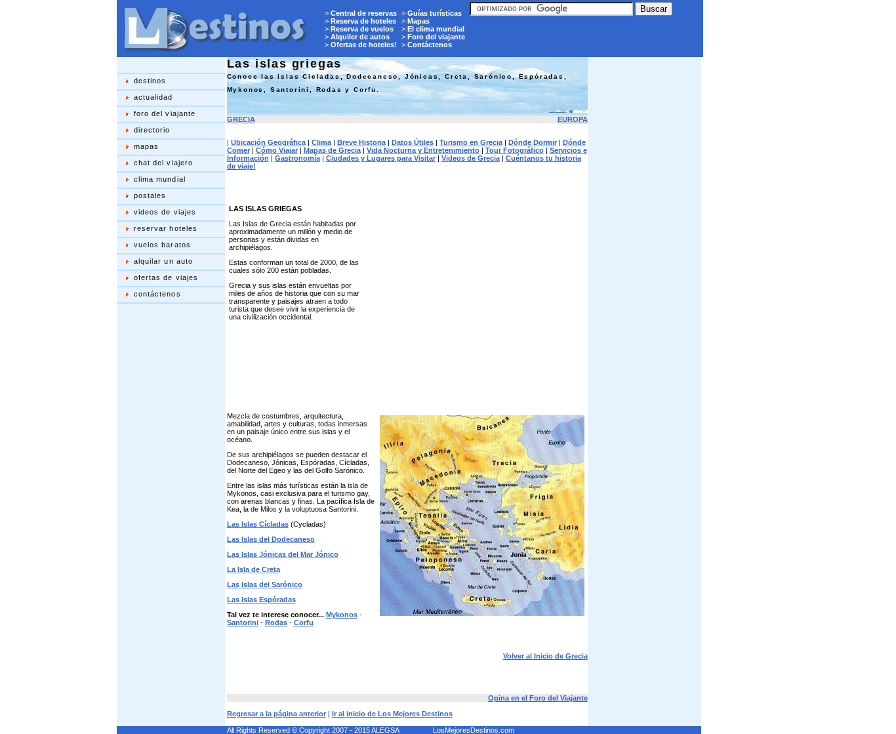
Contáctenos (429, 45)
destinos (150, 81)
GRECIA (241, 119)
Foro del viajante (436, 37)
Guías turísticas (434, 13)
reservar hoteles (166, 228)
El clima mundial (435, 29)
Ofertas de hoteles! (364, 45)
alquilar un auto (163, 261)
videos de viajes (165, 212)
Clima (321, 142)
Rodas (276, 622)
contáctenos (157, 294)
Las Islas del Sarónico (264, 584)
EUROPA (573, 119)
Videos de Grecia (470, 158)
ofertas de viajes (166, 277)
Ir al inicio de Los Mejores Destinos (392, 714)
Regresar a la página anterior (276, 714)
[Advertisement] (169, 514)
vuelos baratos (162, 245)
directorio (152, 130)
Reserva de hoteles (363, 21)
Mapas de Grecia (332, 150)
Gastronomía (297, 158)
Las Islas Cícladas (258, 524)
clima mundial (160, 179)
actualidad (153, 97)
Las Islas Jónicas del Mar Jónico (282, 554)
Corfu (304, 622)
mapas (146, 146)
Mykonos (341, 615)
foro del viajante (165, 113)
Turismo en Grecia (470, 142)
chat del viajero (163, 163)
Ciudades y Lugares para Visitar (381, 158)
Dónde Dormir (532, 142)
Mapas (418, 21)
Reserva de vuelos (362, 29)
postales (150, 195)
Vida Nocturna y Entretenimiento (423, 150)
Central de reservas (364, 13)
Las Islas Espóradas (261, 599)
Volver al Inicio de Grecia (545, 656)
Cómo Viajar (277, 150)
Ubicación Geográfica (268, 142)
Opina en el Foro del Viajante (538, 698)
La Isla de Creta (253, 569)
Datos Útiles (413, 142)
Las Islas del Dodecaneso (271, 539)
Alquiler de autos (360, 37)
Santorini (242, 622)
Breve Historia (361, 142)
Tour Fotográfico (514, 150)
